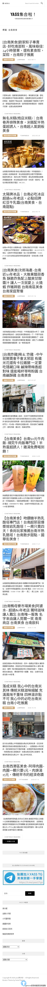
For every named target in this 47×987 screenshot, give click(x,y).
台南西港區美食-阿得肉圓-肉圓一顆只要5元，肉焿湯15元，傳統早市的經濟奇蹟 (23, 770)
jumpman (21, 60)
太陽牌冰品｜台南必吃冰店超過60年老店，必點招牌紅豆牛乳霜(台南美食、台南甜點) (23, 200)
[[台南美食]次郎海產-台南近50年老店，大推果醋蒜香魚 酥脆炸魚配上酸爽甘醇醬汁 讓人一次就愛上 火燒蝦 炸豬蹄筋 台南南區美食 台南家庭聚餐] (23, 314)
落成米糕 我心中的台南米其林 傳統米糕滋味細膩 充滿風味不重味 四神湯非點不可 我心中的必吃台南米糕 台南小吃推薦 (22, 694)
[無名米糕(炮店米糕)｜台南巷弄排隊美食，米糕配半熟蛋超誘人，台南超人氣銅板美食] (23, 153)
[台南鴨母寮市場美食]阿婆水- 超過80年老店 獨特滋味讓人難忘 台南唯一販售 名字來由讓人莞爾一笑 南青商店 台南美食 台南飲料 (23, 614)
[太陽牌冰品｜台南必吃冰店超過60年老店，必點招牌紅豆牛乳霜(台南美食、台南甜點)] (23, 229)
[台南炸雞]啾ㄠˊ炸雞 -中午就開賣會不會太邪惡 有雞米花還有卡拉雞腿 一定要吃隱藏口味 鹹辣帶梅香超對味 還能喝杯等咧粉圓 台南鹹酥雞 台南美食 (23, 365)
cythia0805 (23, 779)
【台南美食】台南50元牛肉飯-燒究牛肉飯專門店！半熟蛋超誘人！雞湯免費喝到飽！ (23, 444)
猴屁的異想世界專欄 (10, 135)
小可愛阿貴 (7, 919)
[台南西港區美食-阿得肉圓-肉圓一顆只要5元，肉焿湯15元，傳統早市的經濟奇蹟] (23, 799)
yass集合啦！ (23, 14)
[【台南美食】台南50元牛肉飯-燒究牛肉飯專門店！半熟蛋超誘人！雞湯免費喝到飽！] (23, 476)
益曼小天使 (7, 913)
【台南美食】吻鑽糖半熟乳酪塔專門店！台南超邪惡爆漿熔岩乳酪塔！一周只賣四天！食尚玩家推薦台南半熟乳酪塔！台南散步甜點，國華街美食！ (23, 528)
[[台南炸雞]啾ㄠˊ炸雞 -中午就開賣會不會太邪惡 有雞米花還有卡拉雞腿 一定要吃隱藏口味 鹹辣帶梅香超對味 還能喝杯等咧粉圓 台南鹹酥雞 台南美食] (23, 398)
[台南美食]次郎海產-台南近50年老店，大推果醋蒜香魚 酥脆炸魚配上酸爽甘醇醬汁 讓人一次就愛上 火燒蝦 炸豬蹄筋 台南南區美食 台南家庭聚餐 (23, 280)
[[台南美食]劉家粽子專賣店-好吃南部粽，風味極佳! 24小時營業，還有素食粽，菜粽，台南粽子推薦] (23, 77)
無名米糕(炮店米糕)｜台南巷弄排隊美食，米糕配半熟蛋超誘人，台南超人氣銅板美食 (23, 124)
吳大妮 (5, 908)
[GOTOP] (23, 983)
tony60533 (24, 135)
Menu (7, 3)
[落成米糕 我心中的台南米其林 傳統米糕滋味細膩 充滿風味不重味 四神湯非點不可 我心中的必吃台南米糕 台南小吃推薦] (23, 726)
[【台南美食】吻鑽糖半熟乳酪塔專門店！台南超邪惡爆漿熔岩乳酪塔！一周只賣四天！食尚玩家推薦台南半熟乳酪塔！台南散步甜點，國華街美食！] (23, 564)
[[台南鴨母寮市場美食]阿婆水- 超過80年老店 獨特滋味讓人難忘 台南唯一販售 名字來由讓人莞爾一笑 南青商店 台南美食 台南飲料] (23, 645)
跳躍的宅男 (7, 924)
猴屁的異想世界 (8, 934)
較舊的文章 (11, 841)
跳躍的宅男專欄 (8, 60)
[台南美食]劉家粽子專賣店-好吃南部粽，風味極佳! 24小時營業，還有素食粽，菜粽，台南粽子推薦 (23, 48)
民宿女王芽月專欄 (9, 779)
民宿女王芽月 (7, 929)
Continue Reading (13, 114)
